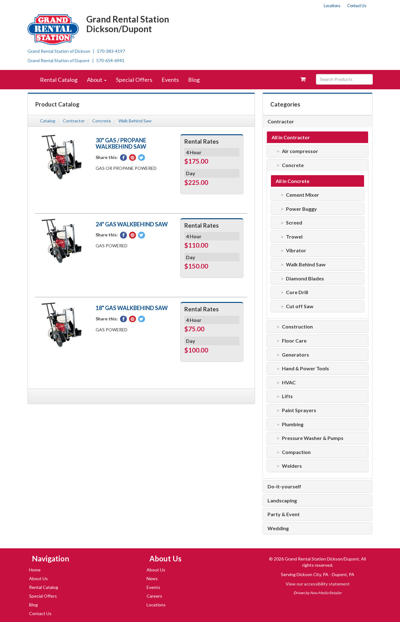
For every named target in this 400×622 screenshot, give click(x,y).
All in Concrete (292, 181)
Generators (295, 355)
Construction (297, 326)
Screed (294, 222)
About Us (38, 578)
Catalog (47, 120)
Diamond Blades (305, 278)
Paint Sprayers (299, 410)
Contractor (74, 120)
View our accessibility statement (318, 583)
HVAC (289, 382)
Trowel (294, 236)
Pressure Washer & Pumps (312, 438)
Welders (292, 466)
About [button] (95, 79)
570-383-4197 (111, 51)
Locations (332, 5)
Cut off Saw (299, 306)
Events (170, 79)
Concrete (101, 120)
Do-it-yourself (284, 486)
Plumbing (292, 424)
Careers (154, 596)
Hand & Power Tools (305, 368)
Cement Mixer (302, 195)
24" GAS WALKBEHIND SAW (132, 224)
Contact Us (356, 5)
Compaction (296, 452)
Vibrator (296, 250)
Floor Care (294, 340)
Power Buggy (301, 209)
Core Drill (297, 292)
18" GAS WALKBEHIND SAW (132, 307)
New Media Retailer (326, 592)
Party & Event (284, 514)
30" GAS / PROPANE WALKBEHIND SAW (121, 143)
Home (35, 569)
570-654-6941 (110, 60)
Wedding (278, 528)
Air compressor (300, 151)
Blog (194, 79)
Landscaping (282, 500)
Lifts (287, 396)
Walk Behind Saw (135, 120)
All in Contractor (291, 137)
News (152, 578)
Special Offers (134, 79)
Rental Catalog (59, 79)
